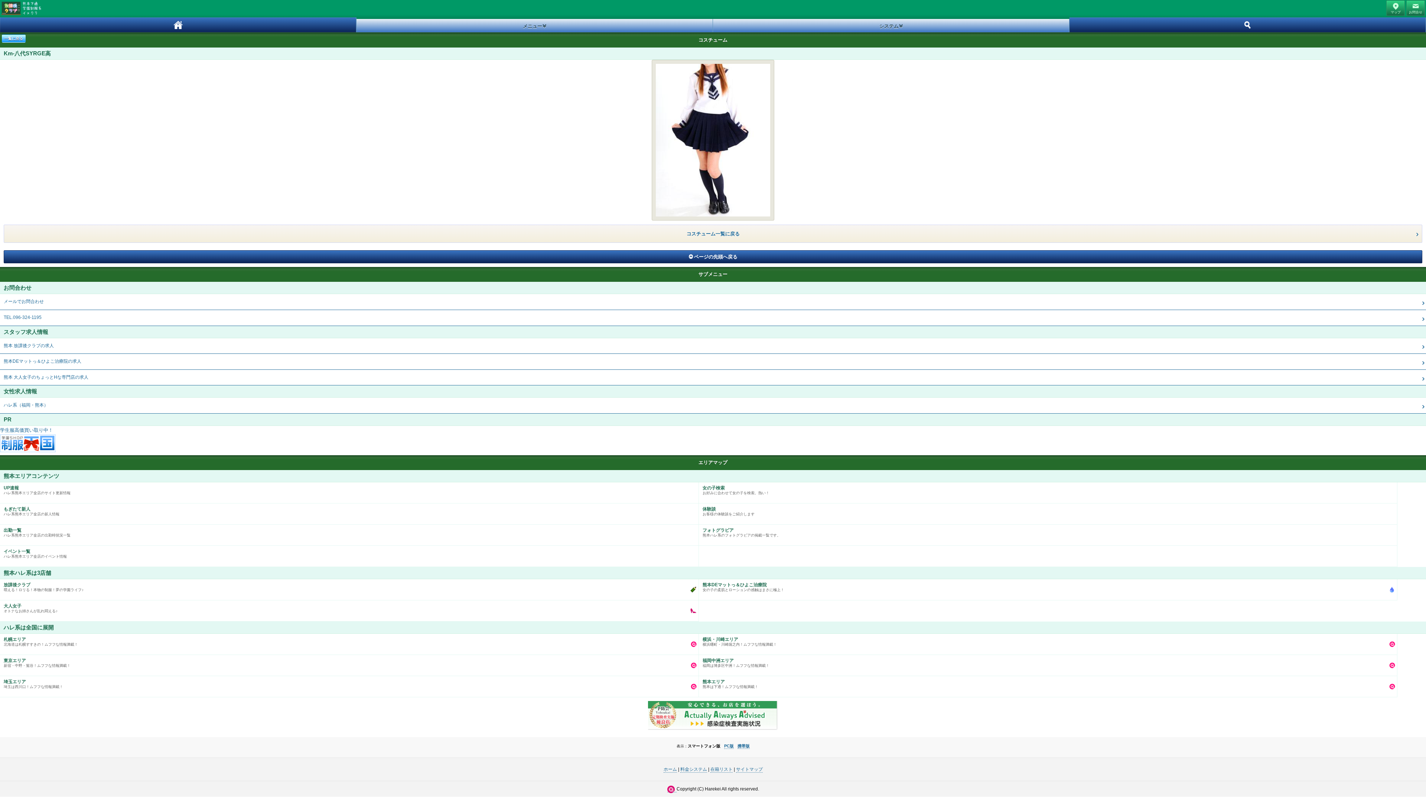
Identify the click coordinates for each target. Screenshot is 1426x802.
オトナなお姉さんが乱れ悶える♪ (31, 608)
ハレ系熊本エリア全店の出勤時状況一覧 (37, 532)
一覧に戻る (13, 38)
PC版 (729, 746)
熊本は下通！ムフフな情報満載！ (730, 684)
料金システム (693, 769)
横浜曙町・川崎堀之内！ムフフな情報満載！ (740, 641)
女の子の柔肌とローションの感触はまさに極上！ (743, 587)
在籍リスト (721, 769)
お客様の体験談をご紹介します (729, 511)
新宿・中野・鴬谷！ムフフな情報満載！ (37, 663)
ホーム (178, 24)
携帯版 (744, 746)
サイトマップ (749, 769)
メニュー (532, 26)
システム (889, 26)
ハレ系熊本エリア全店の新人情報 (31, 511)
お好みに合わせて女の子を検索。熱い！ (736, 490)
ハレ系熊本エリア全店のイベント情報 (35, 553)
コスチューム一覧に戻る (713, 234)
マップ (1396, 12)
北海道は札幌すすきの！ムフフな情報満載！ (41, 641)
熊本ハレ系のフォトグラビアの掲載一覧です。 (742, 532)
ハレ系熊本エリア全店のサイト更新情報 (37, 490)
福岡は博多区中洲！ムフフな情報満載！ (736, 663)
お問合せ (1415, 12)
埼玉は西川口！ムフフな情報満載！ (33, 684)
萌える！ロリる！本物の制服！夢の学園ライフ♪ (44, 587)
